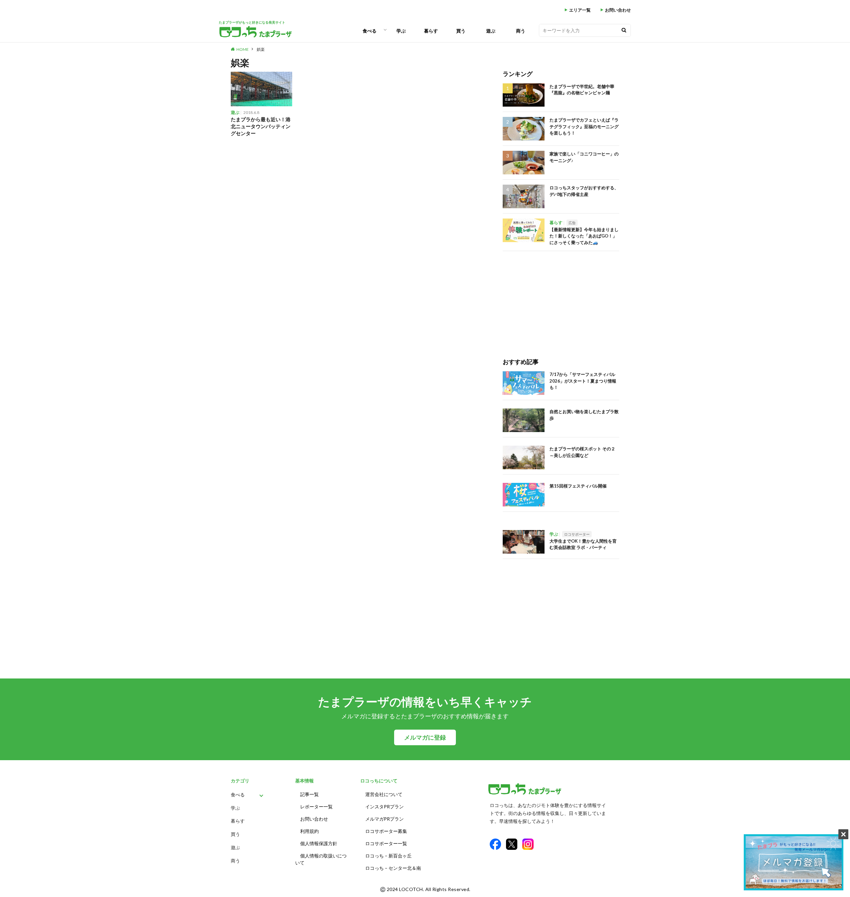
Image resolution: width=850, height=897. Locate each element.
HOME (242, 49)
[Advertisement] (561, 297)
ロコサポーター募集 (386, 831)
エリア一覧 (580, 10)
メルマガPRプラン (384, 819)
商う (520, 31)
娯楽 (261, 49)
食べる (370, 31)
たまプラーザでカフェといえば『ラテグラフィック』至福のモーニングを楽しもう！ (584, 126)
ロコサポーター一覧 (386, 843)
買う (461, 31)
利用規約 (309, 831)
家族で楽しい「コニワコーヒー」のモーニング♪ (584, 157)
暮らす (431, 31)
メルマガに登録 (425, 737)
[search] (624, 30)
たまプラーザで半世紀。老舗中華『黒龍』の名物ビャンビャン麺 (582, 90)
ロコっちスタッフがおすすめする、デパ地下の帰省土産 (584, 191)
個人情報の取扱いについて (321, 859)
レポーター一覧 (316, 806)
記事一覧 (309, 794)
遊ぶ (490, 31)
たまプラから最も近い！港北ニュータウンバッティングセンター (261, 126)
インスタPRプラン (384, 806)
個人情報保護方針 (318, 843)
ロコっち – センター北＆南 (393, 868)
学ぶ (401, 31)
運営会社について (383, 794)
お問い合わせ (618, 10)
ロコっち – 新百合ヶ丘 (388, 855)
